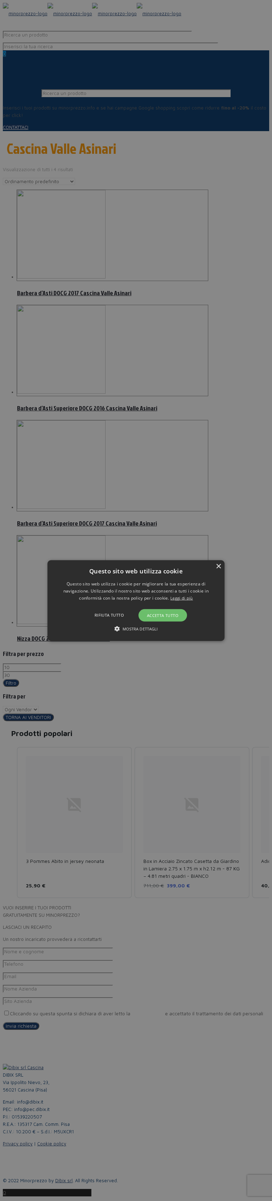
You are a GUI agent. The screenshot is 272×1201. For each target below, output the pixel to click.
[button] (136, 600)
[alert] (136, 600)
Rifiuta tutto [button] (109, 615)
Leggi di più (181, 598)
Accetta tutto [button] (162, 615)
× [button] (218, 566)
